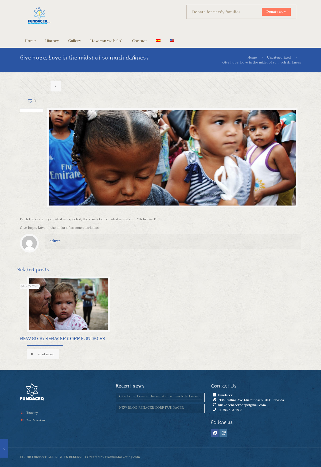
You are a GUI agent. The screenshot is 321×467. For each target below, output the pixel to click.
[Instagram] (223, 433)
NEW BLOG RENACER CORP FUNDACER (62, 339)
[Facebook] (215, 433)
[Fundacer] (39, 15)
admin (55, 240)
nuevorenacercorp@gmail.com (242, 405)
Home (252, 57)
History (32, 413)
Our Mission (35, 420)
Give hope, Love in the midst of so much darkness (158, 396)
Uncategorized (279, 57)
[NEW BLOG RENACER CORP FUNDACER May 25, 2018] (4, 448)
